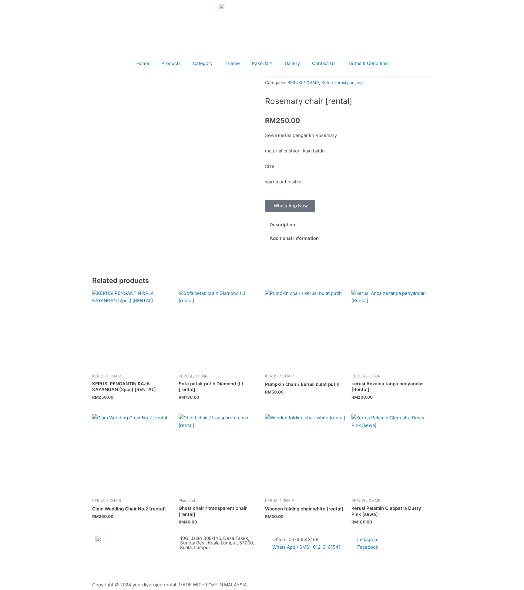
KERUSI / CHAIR (303, 82)
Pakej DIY (262, 63)
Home (142, 63)
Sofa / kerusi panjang (342, 82)
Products (171, 63)
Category (203, 63)
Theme (232, 63)
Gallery (292, 63)
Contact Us (324, 63)
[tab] (348, 224)
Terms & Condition (368, 63)
